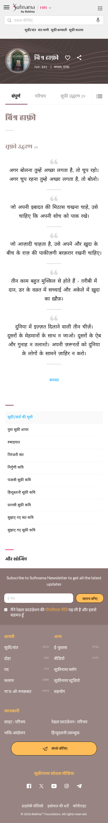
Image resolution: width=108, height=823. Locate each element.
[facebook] (29, 786)
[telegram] (79, 786)
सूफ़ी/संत (30, 30)
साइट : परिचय (14, 722)
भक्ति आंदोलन (14, 733)
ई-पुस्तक (60, 647)
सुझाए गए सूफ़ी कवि (21, 530)
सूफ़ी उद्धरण (73, 97)
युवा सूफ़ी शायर (18, 429)
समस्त (54, 381)
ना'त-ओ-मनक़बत (17, 691)
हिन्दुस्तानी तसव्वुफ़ (65, 733)
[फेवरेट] (67, 57)
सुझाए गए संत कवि (21, 517)
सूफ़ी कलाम (76, 30)
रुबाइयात (14, 442)
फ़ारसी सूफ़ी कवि (19, 505)
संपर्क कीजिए (59, 748)
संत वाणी (43, 30)
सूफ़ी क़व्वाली (59, 30)
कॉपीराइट (79, 806)
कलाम (9, 680)
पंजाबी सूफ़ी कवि (19, 480)
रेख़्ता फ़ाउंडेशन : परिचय (69, 722)
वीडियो (59, 658)
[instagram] (66, 786)
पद (6, 669)
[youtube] (54, 786)
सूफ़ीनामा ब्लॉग (65, 669)
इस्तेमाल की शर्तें (58, 806)
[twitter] (41, 786)
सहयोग (59, 691)
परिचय (40, 97)
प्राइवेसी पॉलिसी (32, 806)
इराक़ (66, 67)
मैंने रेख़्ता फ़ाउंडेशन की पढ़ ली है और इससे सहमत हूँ (53, 612)
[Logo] (24, 9)
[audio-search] (98, 20)
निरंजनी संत (16, 455)
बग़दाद (58, 67)
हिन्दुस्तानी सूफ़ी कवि (21, 492)
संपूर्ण (16, 97)
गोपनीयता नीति (56, 609)
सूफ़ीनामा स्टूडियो (67, 680)
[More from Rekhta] (100, 8)
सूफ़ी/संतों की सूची (20, 417)
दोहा (7, 658)
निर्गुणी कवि (16, 467)
